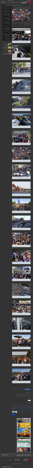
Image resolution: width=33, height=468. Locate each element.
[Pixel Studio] (27, 466)
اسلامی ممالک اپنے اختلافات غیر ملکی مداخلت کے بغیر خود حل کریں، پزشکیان (6, 11)
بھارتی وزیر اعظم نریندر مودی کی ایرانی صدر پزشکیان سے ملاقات (6, 38)
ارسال (13, 414)
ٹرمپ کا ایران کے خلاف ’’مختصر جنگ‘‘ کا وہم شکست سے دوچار (5, 54)
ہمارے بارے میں (16, 462)
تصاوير (29, 5)
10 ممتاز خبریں (7, 5)
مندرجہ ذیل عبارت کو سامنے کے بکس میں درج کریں (24, 411)
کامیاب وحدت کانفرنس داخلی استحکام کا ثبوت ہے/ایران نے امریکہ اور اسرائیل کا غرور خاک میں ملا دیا (6, 15)
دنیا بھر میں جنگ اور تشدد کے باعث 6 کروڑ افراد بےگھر (22, 395)
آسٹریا (29, 400)
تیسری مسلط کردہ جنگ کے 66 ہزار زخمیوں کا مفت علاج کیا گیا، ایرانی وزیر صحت (6, 8)
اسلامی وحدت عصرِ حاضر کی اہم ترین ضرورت (5, 45)
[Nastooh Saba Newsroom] (29, 466)
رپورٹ (10, 42)
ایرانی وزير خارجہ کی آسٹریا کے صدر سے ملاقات (24, 396)
